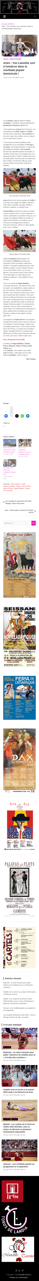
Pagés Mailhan (19, 488)
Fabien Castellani (9, 486)
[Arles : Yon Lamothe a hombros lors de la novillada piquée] (24, 443)
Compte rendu (15, 59)
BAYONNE (7, 1047)
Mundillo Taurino (18, 77)
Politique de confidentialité (18, 1277)
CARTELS (7, 1119)
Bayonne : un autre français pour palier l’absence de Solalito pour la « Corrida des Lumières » (18, 985)
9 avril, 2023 (7, 77)
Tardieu (27, 488)
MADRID (14, 1119)
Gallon (18, 486)
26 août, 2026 (8, 1060)
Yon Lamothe (7, 490)
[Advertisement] (19, 99)
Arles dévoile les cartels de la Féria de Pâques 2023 (9, 450)
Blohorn (18, 484)
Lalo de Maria (26, 486)
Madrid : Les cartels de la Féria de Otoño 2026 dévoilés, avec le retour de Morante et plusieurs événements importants (18, 1001)
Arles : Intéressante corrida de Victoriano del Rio (19, 511)
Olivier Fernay (8, 488)
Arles (12, 484)
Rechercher (33, 523)
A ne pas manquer (12, 1024)
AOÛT (6, 1084)
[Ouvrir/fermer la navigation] (4, 16)
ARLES (5, 59)
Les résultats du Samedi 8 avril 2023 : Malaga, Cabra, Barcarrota (18, 502)
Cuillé (23, 484)
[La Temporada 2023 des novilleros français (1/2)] (9, 463)
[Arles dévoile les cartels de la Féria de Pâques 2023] (9, 443)
